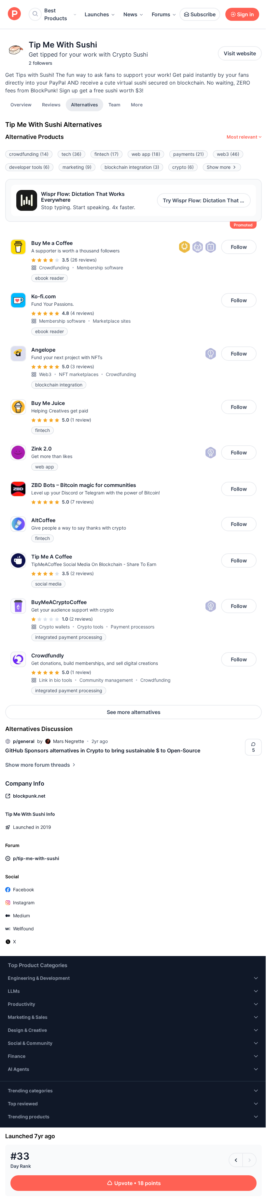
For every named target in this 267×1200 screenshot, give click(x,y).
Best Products (55, 14)
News (130, 14)
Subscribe (203, 14)
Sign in (245, 14)
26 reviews (83, 260)
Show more (219, 167)
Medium (21, 915)
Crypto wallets (54, 626)
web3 (228, 154)
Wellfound (23, 928)
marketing (77, 167)
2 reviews (82, 573)
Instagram (24, 902)
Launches (97, 14)
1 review (81, 420)
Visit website (240, 53)
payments (188, 154)
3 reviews (82, 366)
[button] (137, 104)
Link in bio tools (55, 680)
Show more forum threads (37, 765)
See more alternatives (134, 712)
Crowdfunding (54, 267)
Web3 (45, 374)
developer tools (29, 167)
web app (146, 154)
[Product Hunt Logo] (14, 14)
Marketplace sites (112, 321)
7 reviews (82, 502)
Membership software (100, 267)
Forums (161, 14)
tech (71, 154)
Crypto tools (90, 626)
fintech (106, 154)
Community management (106, 680)
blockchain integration (132, 167)
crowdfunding (29, 154)
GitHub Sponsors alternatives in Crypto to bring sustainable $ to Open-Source (102, 750)
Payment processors (132, 626)
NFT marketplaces (78, 374)
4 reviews (82, 313)
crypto (183, 167)
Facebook (23, 889)
